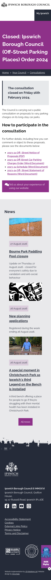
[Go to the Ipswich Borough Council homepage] (25, 4)
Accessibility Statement (18, 519)
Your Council (19, 72)
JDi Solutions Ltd (31, 572)
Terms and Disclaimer (17, 533)
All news (25, 421)
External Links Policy (16, 526)
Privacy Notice (13, 529)
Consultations (37, 72)
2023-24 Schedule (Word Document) (27, 166)
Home (5, 72)
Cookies (9, 522)
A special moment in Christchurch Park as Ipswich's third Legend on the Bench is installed (25, 379)
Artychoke (16, 574)
